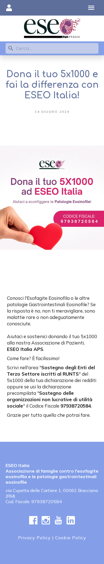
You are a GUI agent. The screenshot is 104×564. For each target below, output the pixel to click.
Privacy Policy (34, 537)
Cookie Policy (70, 537)
